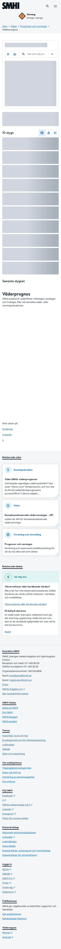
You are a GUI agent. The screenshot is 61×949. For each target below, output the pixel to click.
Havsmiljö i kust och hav (15, 735)
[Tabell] (42, 132)
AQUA (20, 869)
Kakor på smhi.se (11, 772)
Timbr (20, 882)
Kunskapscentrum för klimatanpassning (24, 740)
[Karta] (48, 132)
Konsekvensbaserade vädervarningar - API (29, 515)
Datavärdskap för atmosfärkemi (19, 855)
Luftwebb (22, 837)
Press (5, 684)
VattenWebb (9, 846)
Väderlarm (23, 891)
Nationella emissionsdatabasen (19, 832)
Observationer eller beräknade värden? (26, 604)
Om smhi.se (8, 781)
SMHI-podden (9, 721)
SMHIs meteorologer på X (30, 804)
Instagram (23, 813)
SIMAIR (6, 749)
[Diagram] (55, 132)
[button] (47, 6)
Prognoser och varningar (33, 26)
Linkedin (22, 809)
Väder (14, 26)
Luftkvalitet (8, 744)
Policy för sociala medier (15, 818)
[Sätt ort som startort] (14, 54)
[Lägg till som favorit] (8, 54)
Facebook (9, 429)
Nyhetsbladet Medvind (14, 918)
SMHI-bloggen (10, 716)
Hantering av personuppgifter (18, 776)
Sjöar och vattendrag (13, 753)
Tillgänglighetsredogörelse (16, 767)
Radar (8, 631)
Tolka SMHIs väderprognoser (21, 479)
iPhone (21, 932)
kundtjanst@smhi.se (20, 675)
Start (5, 26)
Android (21, 937)
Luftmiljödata (9, 841)
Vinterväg (22, 887)
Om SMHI (7, 712)
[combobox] (37, 54)
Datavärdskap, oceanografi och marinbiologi (26, 850)
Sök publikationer (11, 914)
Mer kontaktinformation (15, 693)
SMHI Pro (22, 878)
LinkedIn (9, 434)
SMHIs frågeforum (27, 689)
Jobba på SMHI (10, 707)
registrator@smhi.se (20, 680)
